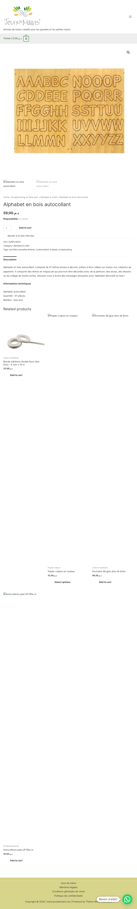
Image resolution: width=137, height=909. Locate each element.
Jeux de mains (68, 883)
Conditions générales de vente (68, 891)
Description (10, 259)
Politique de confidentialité (68, 895)
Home (6, 197)
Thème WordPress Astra (99, 901)
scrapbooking (65, 249)
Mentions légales (68, 887)
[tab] (10, 259)
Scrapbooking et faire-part (24, 197)
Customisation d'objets (46, 249)
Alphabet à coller (48, 197)
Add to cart (25, 227)
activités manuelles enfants (22, 249)
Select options (62, 582)
